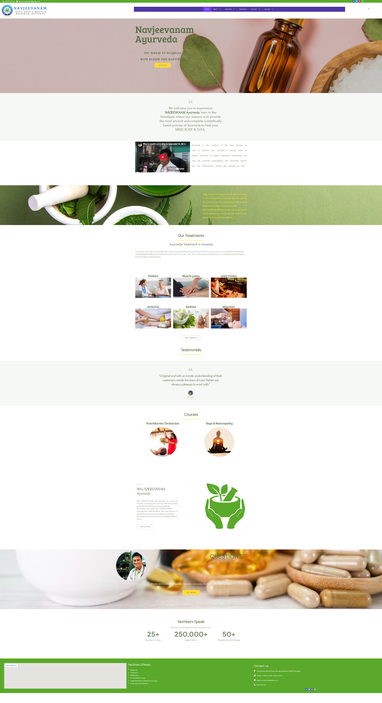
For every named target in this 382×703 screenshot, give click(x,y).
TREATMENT (243, 9)
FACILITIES (228, 9)
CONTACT (254, 9)
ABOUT (215, 9)
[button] (218, 9)
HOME (207, 9)
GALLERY (267, 9)
